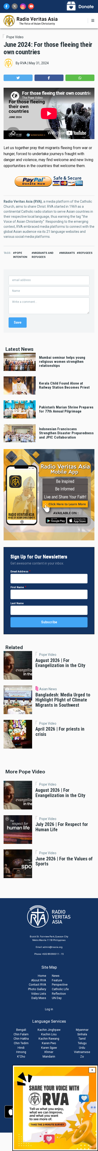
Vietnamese (82, 1052)
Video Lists (38, 993)
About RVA (38, 980)
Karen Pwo (49, 1043)
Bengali (21, 1030)
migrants (68, 253)
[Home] (31, 20)
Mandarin (49, 1056)
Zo (82, 1056)
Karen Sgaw (49, 1047)
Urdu (82, 1047)
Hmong (21, 1052)
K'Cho (21, 1056)
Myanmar (82, 1030)
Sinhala (82, 1034)
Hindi (21, 1047)
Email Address (19, 571)
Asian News (48, 689)
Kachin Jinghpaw (49, 1030)
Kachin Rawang (49, 1038)
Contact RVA (37, 984)
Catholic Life (60, 989)
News (55, 975)
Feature (57, 980)
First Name (17, 587)
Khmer (48, 1052)
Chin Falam (21, 1034)
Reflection (59, 993)
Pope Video (15, 37)
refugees (85, 253)
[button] (18, 78)
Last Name (17, 603)
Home (42, 975)
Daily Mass (38, 998)
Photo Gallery (37, 989)
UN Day (57, 998)
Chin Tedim (21, 1043)
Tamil (82, 1038)
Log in (49, 1009)
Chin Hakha (21, 1038)
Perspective (60, 984)
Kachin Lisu (49, 1034)
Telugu (82, 1043)
